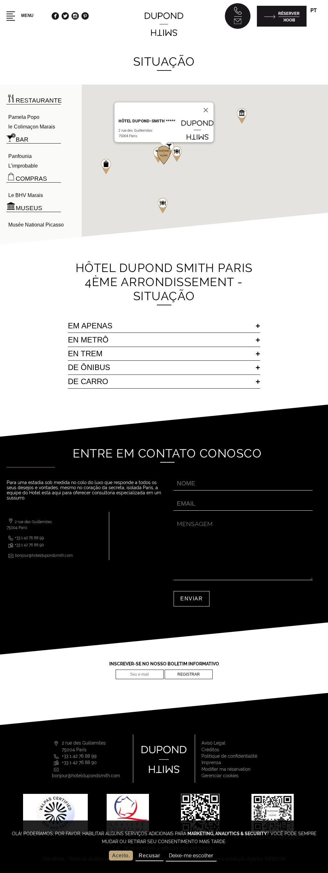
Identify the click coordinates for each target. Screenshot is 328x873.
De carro (88, 381)
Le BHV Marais (25, 195)
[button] (162, 205)
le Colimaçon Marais (31, 126)
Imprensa (211, 762)
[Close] (206, 110)
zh (313, 63)
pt (313, 10)
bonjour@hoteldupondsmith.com (44, 555)
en (313, 27)
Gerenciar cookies (220, 775)
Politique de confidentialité (229, 756)
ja (313, 55)
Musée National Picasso (36, 224)
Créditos (210, 749)
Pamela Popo (23, 117)
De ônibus (89, 367)
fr (313, 20)
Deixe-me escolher (191, 855)
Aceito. (121, 855)
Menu (26, 15)
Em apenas (90, 325)
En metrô (88, 339)
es (313, 41)
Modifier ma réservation (225, 769)
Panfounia (20, 156)
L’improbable (23, 166)
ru (314, 48)
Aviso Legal (213, 742)
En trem (85, 353)
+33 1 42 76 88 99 (29, 538)
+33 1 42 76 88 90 (29, 545)
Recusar (149, 855)
